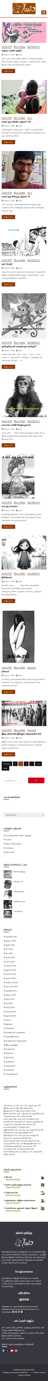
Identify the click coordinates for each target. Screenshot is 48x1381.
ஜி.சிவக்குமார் (11, 1135)
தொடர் (29, 118)
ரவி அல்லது (10, 1149)
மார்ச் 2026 (10, 962)
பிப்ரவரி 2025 (11, 1011)
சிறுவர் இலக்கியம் (33, 47)
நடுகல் (20, 55)
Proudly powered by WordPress (16, 1372)
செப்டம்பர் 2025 (12, 986)
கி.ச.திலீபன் (32, 1119)
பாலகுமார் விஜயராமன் (29, 1141)
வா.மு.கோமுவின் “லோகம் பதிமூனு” (19, 835)
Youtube (12, 1350)
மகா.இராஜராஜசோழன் (31, 1143)
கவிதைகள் (10, 1070)
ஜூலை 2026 (11, 941)
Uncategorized (12, 1074)
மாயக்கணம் (18, 911)
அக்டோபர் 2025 (12, 982)
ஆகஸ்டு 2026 (7, 47)
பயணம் (8, 839)
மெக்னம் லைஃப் (19, 901)
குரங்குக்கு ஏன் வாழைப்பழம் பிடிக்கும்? (19, 346)
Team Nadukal (18, 1306)
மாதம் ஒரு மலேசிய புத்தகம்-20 (16, 121)
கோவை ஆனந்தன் (34, 1122)
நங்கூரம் (5, 671)
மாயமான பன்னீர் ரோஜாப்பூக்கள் (16, 424)
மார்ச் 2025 (10, 1007)
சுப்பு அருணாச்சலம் (34, 1130)
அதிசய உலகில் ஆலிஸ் (12, 50)
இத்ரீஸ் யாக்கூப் (11, 1108)
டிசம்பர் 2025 (11, 974)
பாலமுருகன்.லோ (12, 1143)
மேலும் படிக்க (8, 71)
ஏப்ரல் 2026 (10, 957)
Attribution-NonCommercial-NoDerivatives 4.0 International (20, 1310)
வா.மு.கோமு (25, 1151)
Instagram (16, 1350)
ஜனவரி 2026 (11, 970)
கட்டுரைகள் (10, 1049)
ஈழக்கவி (26, 1113)
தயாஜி (34, 1135)
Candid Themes (24, 1375)
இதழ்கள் (9, 1024)
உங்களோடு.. (10, 1028)
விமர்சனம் (9, 1053)
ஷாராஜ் (37, 1151)
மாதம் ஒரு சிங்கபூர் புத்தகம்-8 (16, 196)
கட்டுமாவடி (10, 848)
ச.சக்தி (8, 1124)
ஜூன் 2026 (10, 945)
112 (38, 764)
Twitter (7, 1350)
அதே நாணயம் (19, 891)
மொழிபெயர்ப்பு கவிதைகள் (15, 1032)
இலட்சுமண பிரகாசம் (26, 1111)
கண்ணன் (26, 1116)
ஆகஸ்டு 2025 (11, 991)
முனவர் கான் (29, 1146)
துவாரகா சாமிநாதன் (22, 1138)
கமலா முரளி (10, 1119)
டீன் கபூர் (24, 1135)
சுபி (22, 1130)
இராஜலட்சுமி (10, 1111)
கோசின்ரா (20, 1122)
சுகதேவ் (24, 1127)
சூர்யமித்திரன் (25, 1132)
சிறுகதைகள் (31, 667)
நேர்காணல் (10, 1057)
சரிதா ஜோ (19, 1124)
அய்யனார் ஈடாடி (11, 1105)
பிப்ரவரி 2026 (11, 966)
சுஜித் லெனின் (11, 1130)
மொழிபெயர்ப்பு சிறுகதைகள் (16, 1041)
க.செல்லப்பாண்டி (12, 1116)
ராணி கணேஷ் (11, 1151)
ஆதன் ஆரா (34, 1105)
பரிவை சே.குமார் (11, 1141)
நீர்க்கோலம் (7, 577)
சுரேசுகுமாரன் (10, 1132)
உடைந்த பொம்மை (10, 506)
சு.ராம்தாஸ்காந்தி (11, 1127)
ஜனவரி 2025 (11, 1016)
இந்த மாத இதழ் (19, 47)
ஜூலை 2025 (11, 995)
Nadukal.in (6, 1306)
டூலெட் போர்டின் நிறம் (13, 844)
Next (5, 768)
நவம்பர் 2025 (11, 978)
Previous (6, 764)
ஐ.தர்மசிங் (38, 1113)
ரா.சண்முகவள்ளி (25, 1149)
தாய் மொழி (7, 264)
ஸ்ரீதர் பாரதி (9, 1154)
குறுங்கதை (10, 1061)
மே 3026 (9, 953)
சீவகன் (31, 1124)
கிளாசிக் (9, 1122)
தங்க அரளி (10, 852)
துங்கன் (8, 1138)
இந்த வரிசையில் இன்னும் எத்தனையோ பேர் (21, 733)
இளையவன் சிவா (12, 1113)
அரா (23, 1105)
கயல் (21, 1119)
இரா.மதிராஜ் (26, 1108)
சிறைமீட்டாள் (18, 881)
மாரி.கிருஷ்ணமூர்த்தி (13, 1146)
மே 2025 (9, 1003)
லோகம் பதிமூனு (19, 871)
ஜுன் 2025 (10, 999)
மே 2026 (9, 949)
